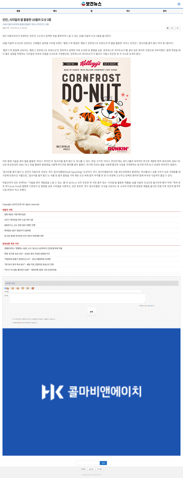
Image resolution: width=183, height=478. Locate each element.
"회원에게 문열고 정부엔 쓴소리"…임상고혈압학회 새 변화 (27, 258)
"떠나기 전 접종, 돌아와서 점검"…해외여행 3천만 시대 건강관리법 (30, 269)
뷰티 (164, 10)
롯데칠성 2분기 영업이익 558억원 (17, 230)
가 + (172, 28)
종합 (18, 10)
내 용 (6, 295)
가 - (178, 28)
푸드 (128, 10)
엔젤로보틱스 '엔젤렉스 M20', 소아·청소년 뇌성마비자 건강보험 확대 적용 (33, 248)
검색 (103, 463)
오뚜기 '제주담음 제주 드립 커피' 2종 (18, 219)
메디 (55, 10)
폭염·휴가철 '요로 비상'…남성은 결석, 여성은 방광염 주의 (27, 253)
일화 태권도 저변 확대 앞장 (15, 214)
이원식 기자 (5, 28)
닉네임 (6, 291)
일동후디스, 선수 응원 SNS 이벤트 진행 (19, 225)
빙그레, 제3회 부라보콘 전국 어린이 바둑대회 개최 (24, 235)
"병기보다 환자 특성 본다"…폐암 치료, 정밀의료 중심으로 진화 (29, 264)
